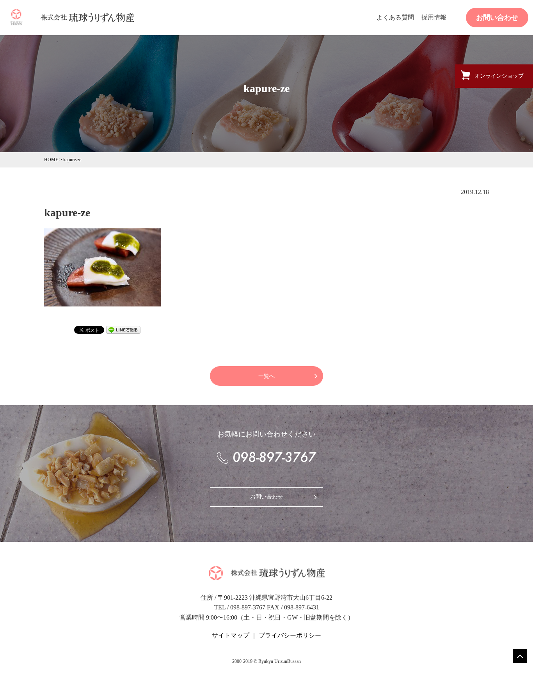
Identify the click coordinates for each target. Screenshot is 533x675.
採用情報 (433, 17)
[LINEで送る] (123, 329)
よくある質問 (395, 17)
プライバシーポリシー (290, 635)
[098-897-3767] (266, 457)
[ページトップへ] (520, 656)
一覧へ (266, 376)
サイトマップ (230, 635)
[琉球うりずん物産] (16, 16)
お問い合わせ (497, 17)
